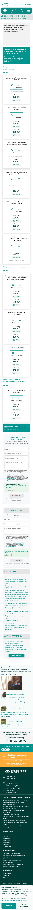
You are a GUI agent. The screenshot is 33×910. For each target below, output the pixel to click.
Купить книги (7, 846)
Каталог (5, 837)
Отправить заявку (16, 760)
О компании (6, 838)
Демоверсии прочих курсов (13, 577)
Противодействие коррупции (14, 641)
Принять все (8, 905)
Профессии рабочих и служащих (13, 864)
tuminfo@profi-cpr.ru (11, 478)
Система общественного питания (15, 649)
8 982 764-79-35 (11, 779)
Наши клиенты (9, 623)
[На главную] (5, 10)
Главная (3, 18)
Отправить (17, 496)
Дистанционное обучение (11, 866)
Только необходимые (24, 905)
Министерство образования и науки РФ (15, 801)
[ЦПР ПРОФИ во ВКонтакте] (2, 749)
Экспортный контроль (12, 643)
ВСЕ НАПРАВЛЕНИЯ (16, 655)
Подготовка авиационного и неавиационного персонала (14, 646)
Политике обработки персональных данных (14, 900)
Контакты (6, 844)
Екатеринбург (7, 873)
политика (19, 500)
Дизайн (7, 651)
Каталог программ (13, 18)
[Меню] (28, 10)
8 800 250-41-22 (16, 741)
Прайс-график (7, 842)
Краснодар (6, 875)
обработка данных (24, 563)
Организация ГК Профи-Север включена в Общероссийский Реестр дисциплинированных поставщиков (16, 592)
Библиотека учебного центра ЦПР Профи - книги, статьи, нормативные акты (16, 581)
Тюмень (5, 877)
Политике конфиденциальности (14, 480)
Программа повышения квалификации (15, 859)
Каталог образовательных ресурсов (14, 820)
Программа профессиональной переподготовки (12, 861)
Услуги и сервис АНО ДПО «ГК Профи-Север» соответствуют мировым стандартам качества (17, 598)
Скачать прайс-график (11, 429)
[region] (16, 709)
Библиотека (6, 840)
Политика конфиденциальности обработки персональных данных (16, 764)
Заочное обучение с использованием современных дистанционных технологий (17, 627)
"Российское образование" (11, 814)
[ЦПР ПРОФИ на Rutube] (8, 749)
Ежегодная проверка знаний (12, 853)
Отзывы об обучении (11, 620)
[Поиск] (21, 10)
